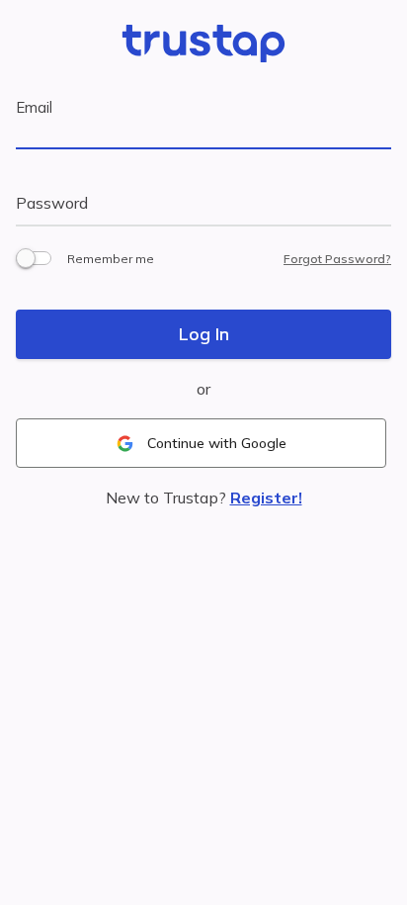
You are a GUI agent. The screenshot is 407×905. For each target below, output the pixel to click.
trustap (203, 47)
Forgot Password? (337, 258)
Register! (266, 497)
